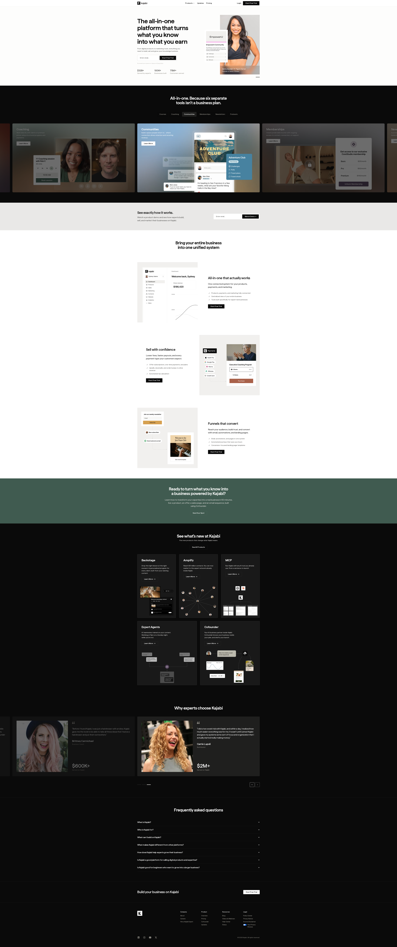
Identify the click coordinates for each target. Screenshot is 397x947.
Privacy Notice (248, 918)
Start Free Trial (251, 3)
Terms (153, 63)
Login (239, 3)
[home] (142, 3)
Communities (189, 114)
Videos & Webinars (228, 918)
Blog (223, 915)
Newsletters (220, 114)
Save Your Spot (198, 513)
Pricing (209, 3)
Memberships (205, 114)
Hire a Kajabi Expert (186, 921)
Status (224, 924)
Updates (200, 3)
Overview (204, 915)
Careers (183, 918)
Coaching (175, 114)
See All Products (198, 547)
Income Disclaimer (249, 921)
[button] (190, 3)
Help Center (226, 921)
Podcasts (234, 114)
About (182, 915)
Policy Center (247, 915)
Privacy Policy (160, 63)
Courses (162, 114)
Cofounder (205, 921)
